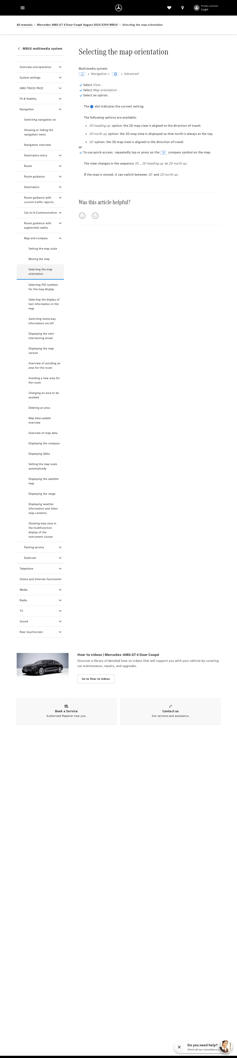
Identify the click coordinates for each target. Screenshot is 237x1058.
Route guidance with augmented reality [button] (37, 225)
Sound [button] (24, 621)
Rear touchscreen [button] (31, 632)
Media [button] (24, 590)
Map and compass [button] (36, 238)
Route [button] (28, 166)
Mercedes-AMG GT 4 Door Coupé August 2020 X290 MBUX (77, 25)
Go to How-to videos (96, 679)
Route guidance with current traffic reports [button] (39, 200)
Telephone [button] (26, 569)
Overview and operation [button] (35, 67)
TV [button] (21, 611)
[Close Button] (217, 1047)
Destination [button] (31, 187)
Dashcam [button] (30, 558)
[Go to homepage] (119, 8)
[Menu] (23, 7)
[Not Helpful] (95, 215)
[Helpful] (82, 215)
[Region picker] (183, 8)
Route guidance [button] (34, 176)
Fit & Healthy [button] (28, 99)
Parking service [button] (34, 547)
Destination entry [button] (35, 155)
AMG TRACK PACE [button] (32, 88)
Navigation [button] (27, 109)
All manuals (25, 25)
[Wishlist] (169, 8)
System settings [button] (30, 77)
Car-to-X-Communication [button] (40, 213)
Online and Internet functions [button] (39, 579)
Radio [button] (23, 600)
